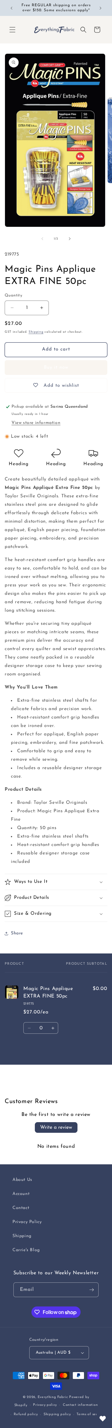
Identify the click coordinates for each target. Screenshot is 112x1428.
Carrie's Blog (26, 1250)
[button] (12, 30)
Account (21, 1194)
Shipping (36, 332)
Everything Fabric (53, 1397)
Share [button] (17, 933)
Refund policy (26, 1414)
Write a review (56, 1127)
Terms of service (90, 1414)
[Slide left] (42, 239)
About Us (22, 1179)
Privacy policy (45, 1405)
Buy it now (56, 367)
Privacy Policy (27, 1222)
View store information (36, 422)
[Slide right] (70, 239)
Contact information (80, 1405)
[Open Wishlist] (102, 1418)
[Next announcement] (100, 8)
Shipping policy (57, 1414)
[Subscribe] (91, 1289)
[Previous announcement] (11, 8)
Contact (20, 1208)
